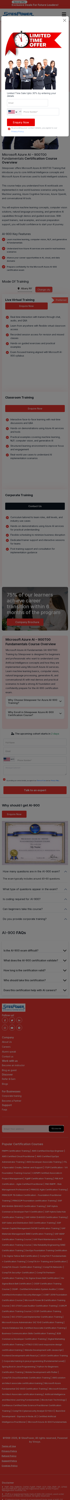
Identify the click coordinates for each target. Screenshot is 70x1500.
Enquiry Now (21, 122)
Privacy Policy (17, 131)
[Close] (64, 20)
